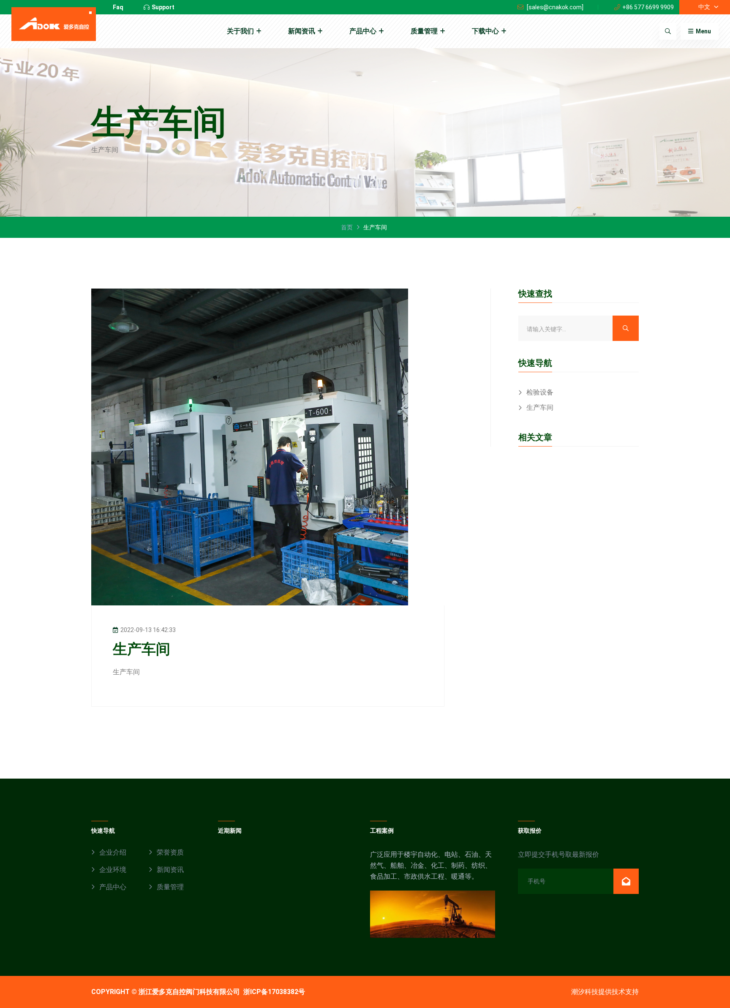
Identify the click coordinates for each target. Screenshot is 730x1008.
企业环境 (112, 870)
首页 (347, 227)
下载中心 (485, 31)
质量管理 (424, 31)
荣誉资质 (170, 852)
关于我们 (240, 31)
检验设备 (539, 392)
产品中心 (362, 31)
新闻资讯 (301, 31)
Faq (118, 7)
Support (163, 7)
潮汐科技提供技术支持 (605, 992)
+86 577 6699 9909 (648, 7)
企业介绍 (112, 852)
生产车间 (539, 407)
